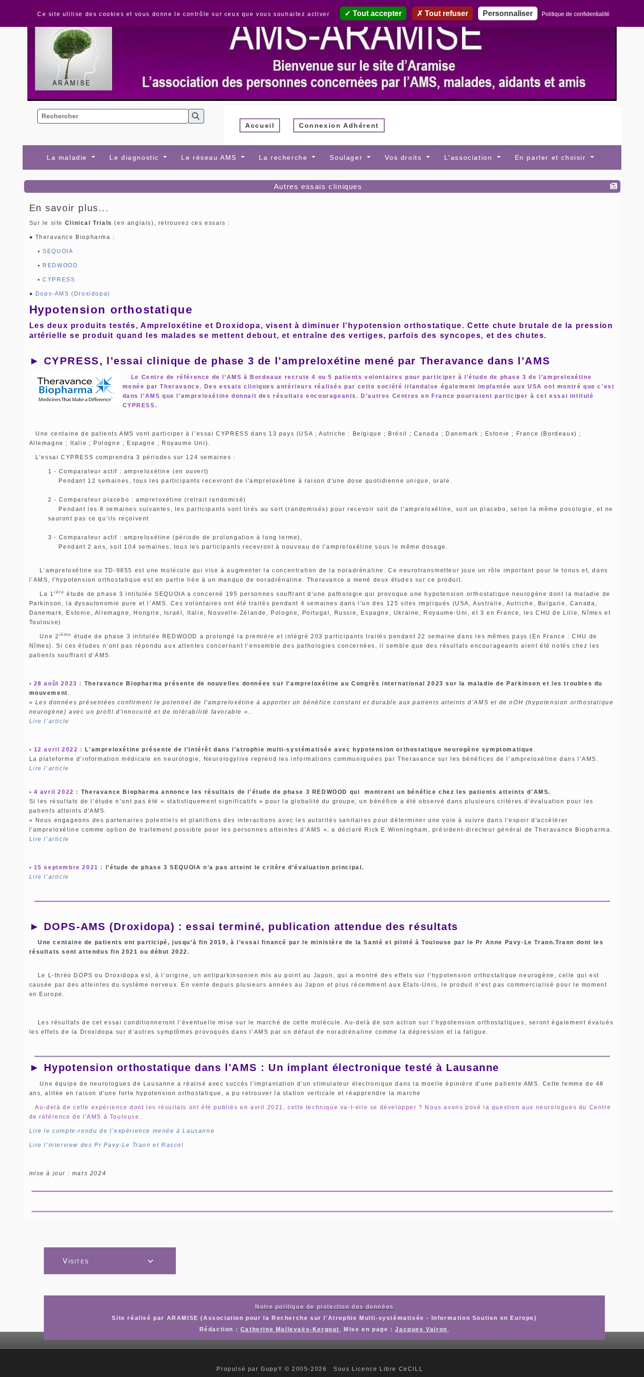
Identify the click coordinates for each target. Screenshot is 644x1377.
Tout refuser (445, 13)
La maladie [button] (68, 157)
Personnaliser (508, 13)
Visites (108, 1261)
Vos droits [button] (404, 157)
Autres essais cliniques (318, 186)
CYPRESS (58, 279)
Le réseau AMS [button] (210, 157)
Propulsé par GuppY (250, 1369)
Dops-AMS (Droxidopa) (72, 293)
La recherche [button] (284, 157)
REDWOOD (60, 265)
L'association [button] (469, 157)
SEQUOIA (57, 251)
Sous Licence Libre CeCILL (379, 1369)
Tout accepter (376, 13)
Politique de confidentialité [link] (576, 14)
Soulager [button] (347, 157)
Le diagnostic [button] (135, 157)
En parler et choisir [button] (552, 157)
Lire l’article (49, 721)
